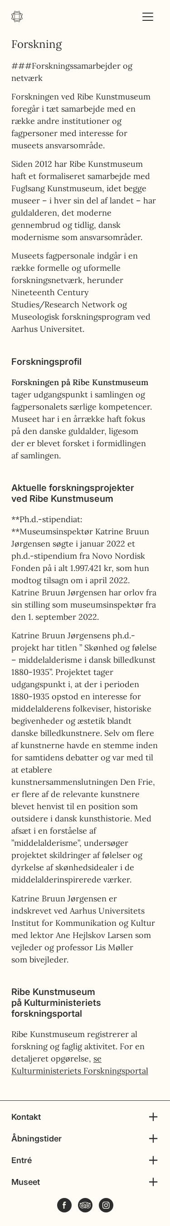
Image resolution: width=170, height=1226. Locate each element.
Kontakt (26, 1117)
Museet (25, 1182)
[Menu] (148, 17)
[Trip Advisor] (85, 1205)
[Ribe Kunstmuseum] (17, 16)
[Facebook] (64, 1205)
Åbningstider (36, 1138)
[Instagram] (106, 1205)
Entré (21, 1160)
